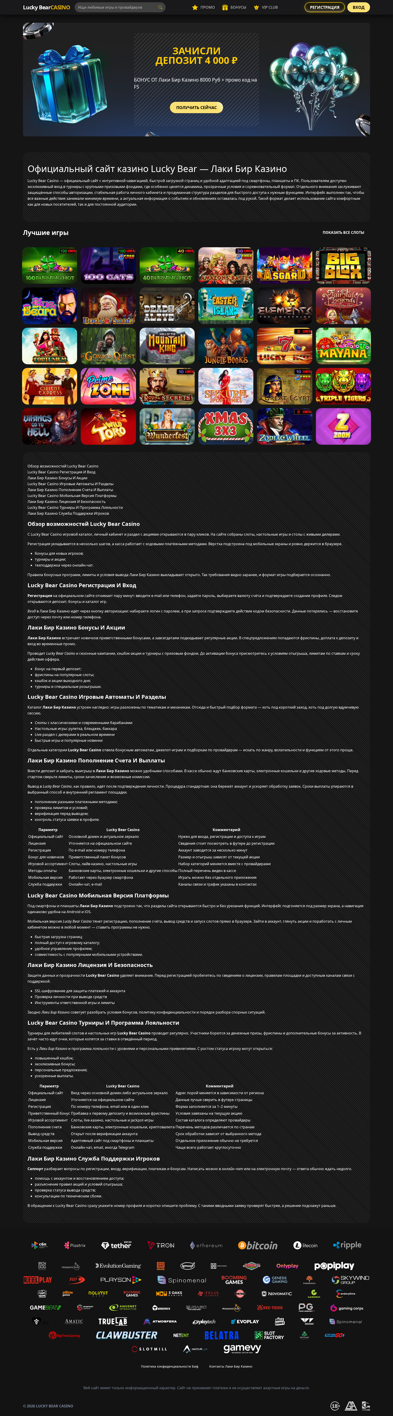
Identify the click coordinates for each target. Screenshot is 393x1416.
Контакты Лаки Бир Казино (230, 1366)
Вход (359, 7)
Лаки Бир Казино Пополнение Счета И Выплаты (70, 489)
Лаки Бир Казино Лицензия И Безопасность (67, 501)
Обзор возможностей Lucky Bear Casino (63, 466)
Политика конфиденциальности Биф (169, 1366)
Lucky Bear (46, 7)
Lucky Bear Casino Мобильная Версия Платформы (72, 495)
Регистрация (325, 7)
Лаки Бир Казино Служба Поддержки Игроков (68, 513)
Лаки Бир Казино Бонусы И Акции (57, 477)
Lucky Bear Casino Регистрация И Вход (61, 472)
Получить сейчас (196, 107)
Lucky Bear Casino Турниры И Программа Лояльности (75, 507)
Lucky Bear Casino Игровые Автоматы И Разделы (70, 483)
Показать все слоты (343, 232)
